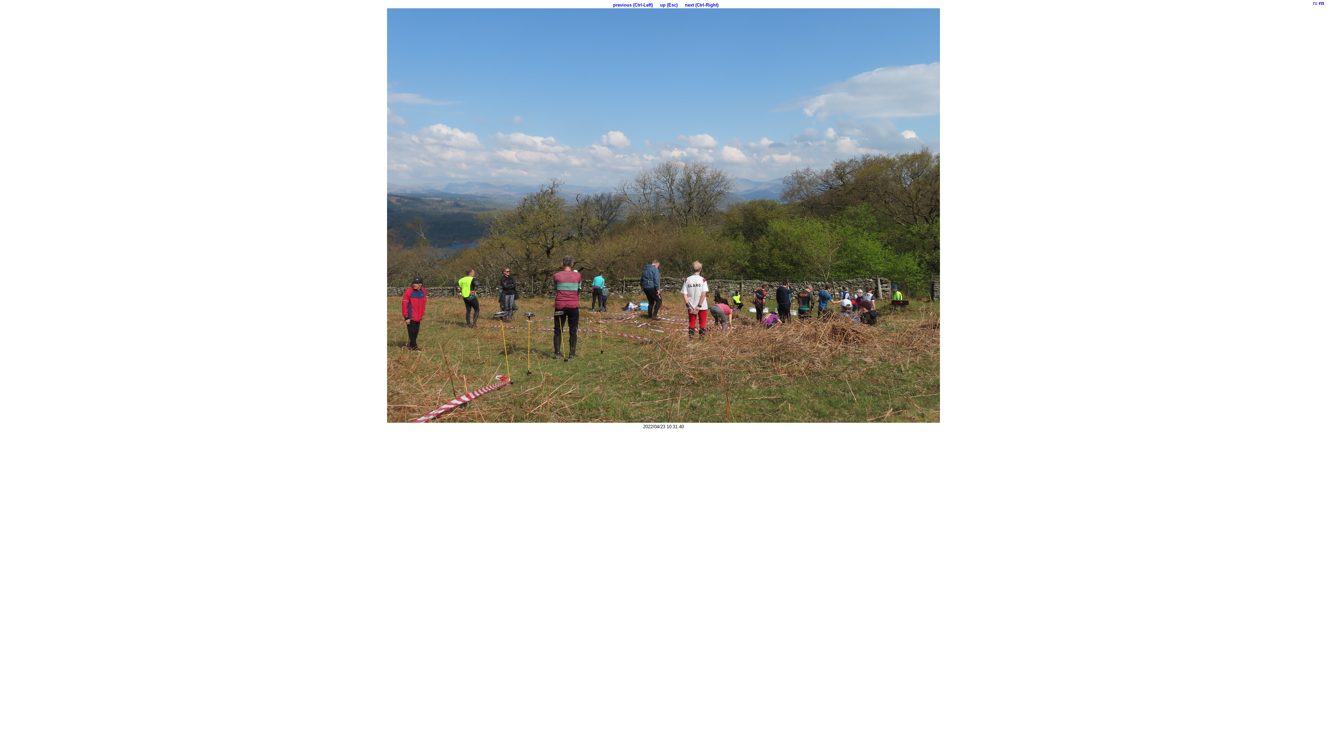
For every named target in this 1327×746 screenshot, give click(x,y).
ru (1315, 3)
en (1321, 3)
